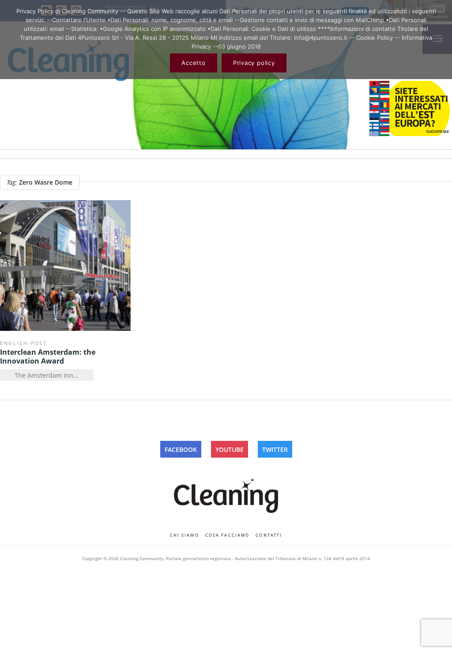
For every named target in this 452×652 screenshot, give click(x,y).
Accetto (193, 62)
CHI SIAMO (184, 535)
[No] (441, 39)
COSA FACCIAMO (227, 535)
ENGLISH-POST (23, 343)
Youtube (229, 449)
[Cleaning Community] (226, 493)
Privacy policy (254, 62)
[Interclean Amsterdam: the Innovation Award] (65, 265)
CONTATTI (269, 535)
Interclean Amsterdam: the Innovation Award (47, 356)
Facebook (181, 449)
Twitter (275, 449)
